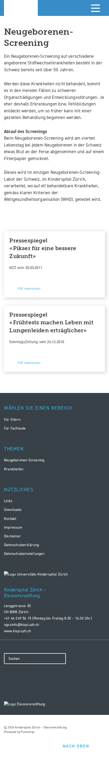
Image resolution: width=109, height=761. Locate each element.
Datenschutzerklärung (21, 544)
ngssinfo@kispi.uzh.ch (21, 624)
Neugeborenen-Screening (24, 460)
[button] (94, 8)
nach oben (76, 746)
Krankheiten (13, 469)
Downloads (13, 509)
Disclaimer (12, 536)
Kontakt (10, 518)
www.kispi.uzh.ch (17, 631)
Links (8, 500)
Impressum (13, 527)
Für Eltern (12, 419)
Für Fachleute (15, 428)
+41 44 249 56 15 (17, 618)
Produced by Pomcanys (19, 732)
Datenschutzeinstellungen (24, 553)
